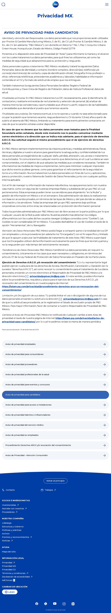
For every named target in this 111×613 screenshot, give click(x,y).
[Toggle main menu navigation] (107, 4)
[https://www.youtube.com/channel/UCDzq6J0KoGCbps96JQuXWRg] (55, 603)
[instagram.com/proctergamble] (65, 603)
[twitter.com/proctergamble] (46, 603)
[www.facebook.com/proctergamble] (37, 603)
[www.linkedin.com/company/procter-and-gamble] (74, 603)
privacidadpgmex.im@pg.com (47, 276)
